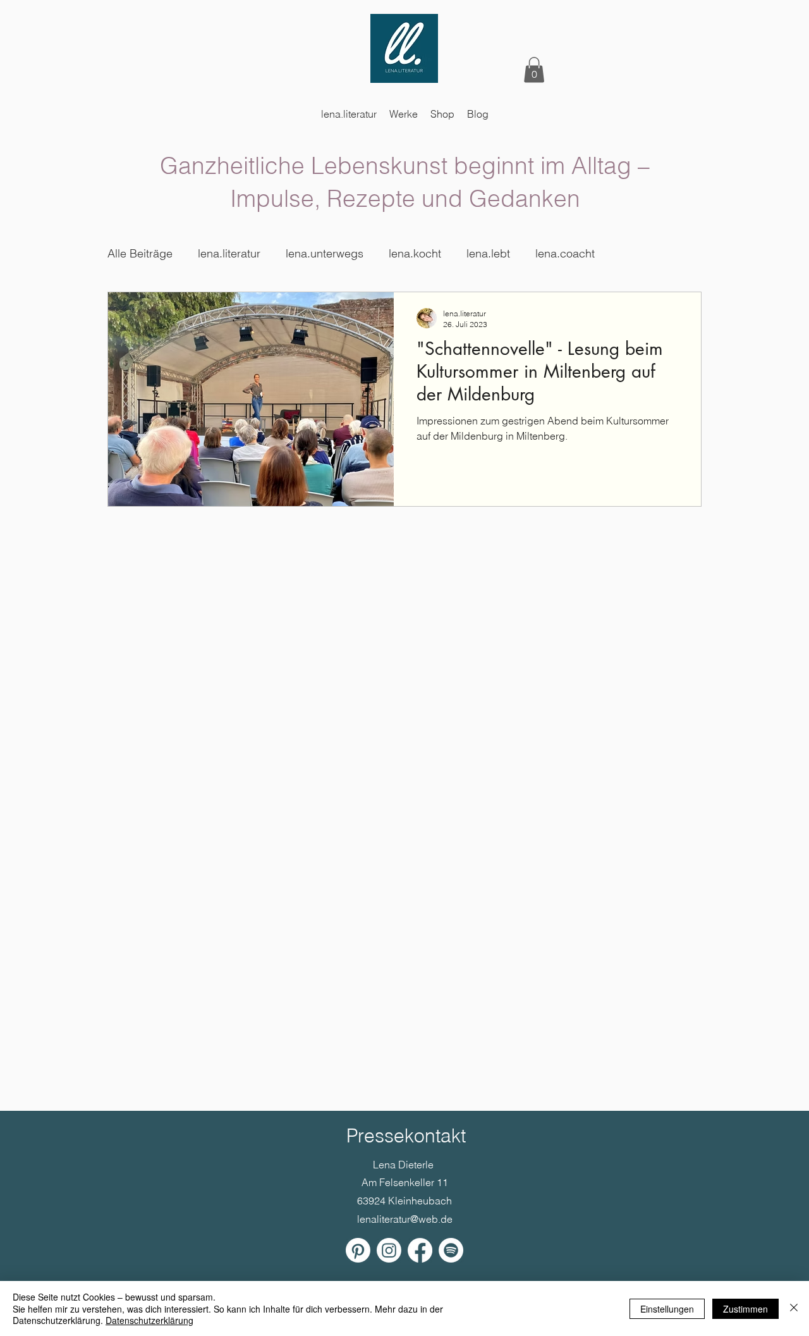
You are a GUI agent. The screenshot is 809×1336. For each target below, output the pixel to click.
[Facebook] (420, 1250)
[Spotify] (451, 1250)
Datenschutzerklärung (149, 1320)
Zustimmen (745, 1308)
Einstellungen (667, 1308)
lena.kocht (415, 253)
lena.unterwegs (324, 253)
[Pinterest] (358, 1250)
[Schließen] (793, 1308)
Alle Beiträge (140, 253)
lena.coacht (565, 253)
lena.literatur (229, 253)
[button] (534, 70)
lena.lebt (488, 253)
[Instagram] (389, 1250)
